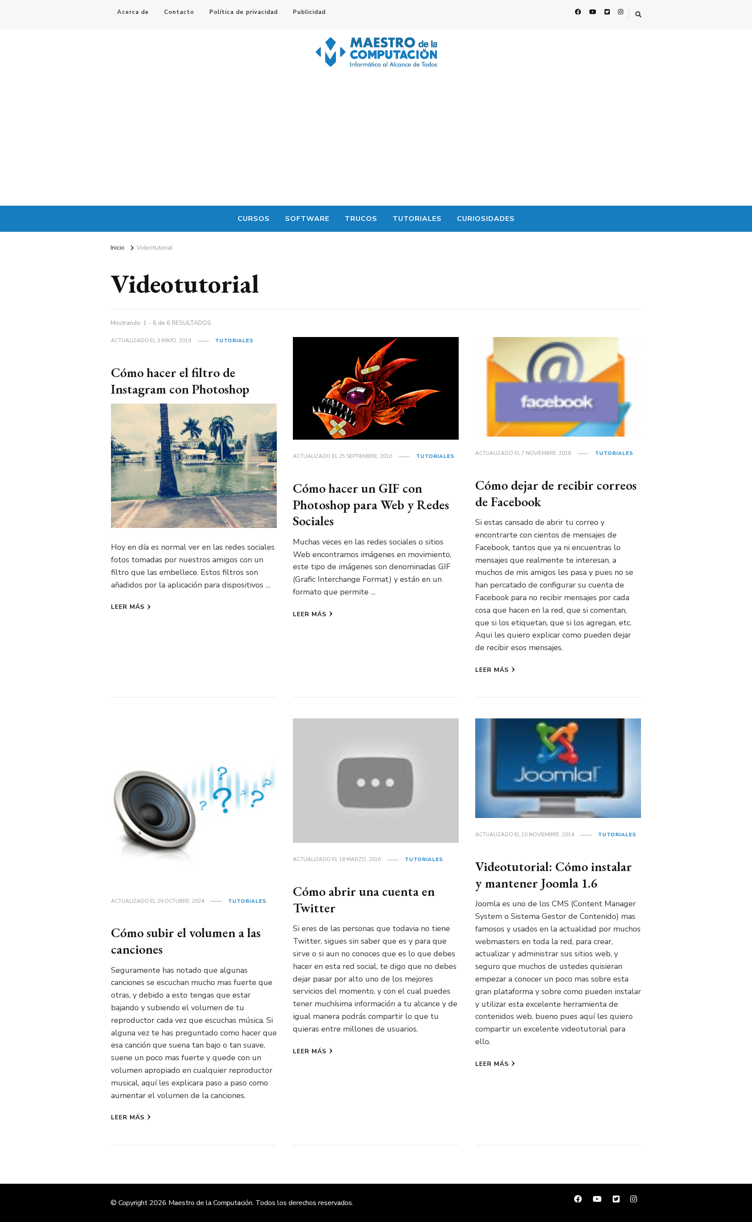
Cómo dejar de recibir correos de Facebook (556, 493)
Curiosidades (486, 219)
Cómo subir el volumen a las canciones (186, 941)
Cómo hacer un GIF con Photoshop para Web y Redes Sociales (371, 504)
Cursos (254, 219)
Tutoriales (417, 219)
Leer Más (127, 607)
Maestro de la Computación (210, 1203)
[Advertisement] (376, 140)
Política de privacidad (243, 12)
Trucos (361, 219)
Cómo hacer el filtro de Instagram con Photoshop (180, 380)
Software (307, 219)
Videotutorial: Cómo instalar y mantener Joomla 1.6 (553, 874)
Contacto (179, 12)
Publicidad (309, 12)
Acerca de (133, 12)
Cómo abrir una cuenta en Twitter (364, 899)
